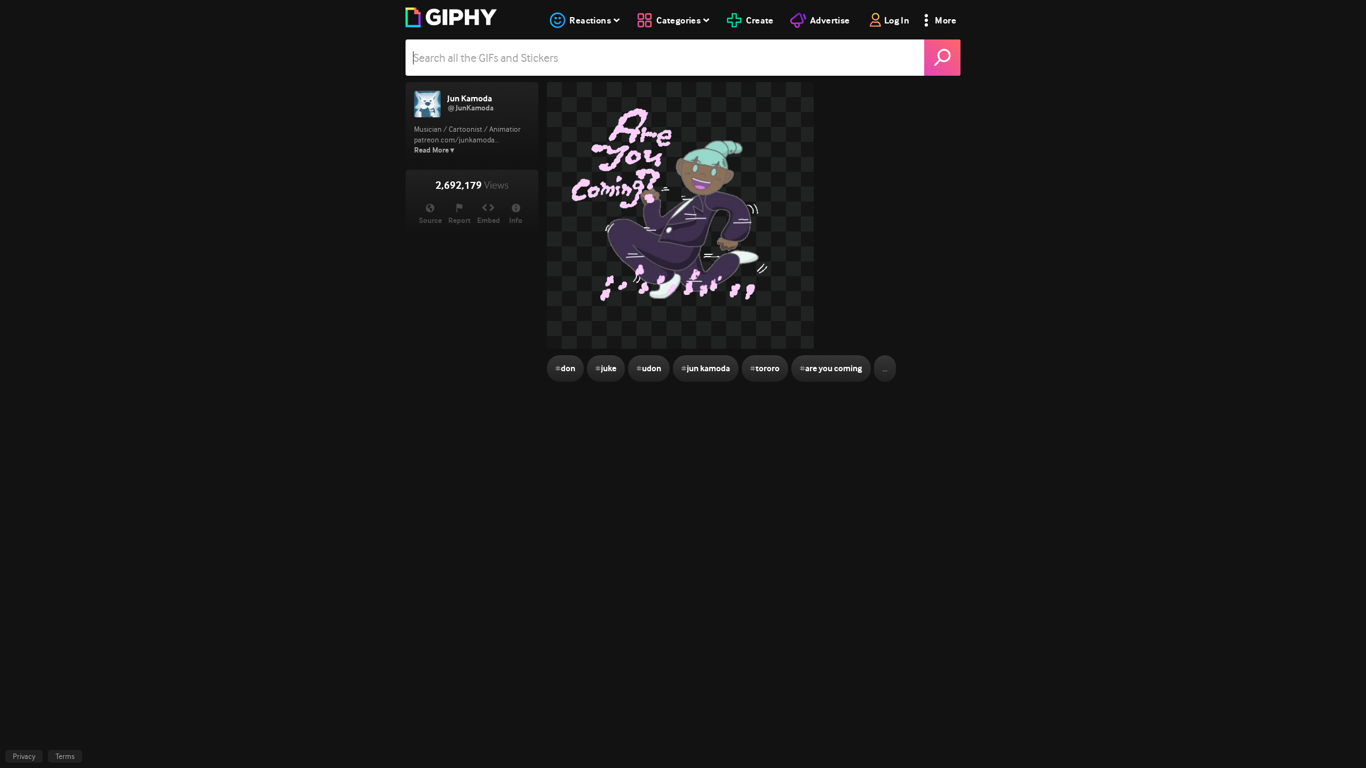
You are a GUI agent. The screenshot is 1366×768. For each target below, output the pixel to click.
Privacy (24, 756)
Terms (65, 756)
